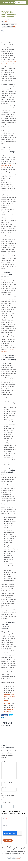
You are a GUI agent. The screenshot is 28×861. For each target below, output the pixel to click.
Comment (4, 761)
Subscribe (8, 840)
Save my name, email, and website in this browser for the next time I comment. (8, 799)
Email (11, 782)
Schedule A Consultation (20, 2)
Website (3, 787)
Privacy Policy (18, 858)
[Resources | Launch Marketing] (7, 2)
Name (3, 782)
